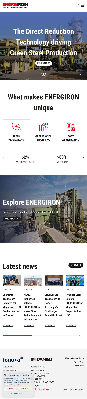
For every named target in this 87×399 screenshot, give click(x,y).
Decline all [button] (25, 389)
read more (6, 325)
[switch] (80, 74)
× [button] (31, 373)
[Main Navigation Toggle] (82, 6)
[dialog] (18, 384)
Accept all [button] (11, 389)
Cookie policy (79, 366)
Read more (19, 385)
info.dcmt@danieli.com (40, 389)
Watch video (42, 63)
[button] (81, 157)
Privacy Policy (79, 362)
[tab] (16, 133)
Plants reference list (73, 358)
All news (74, 265)
